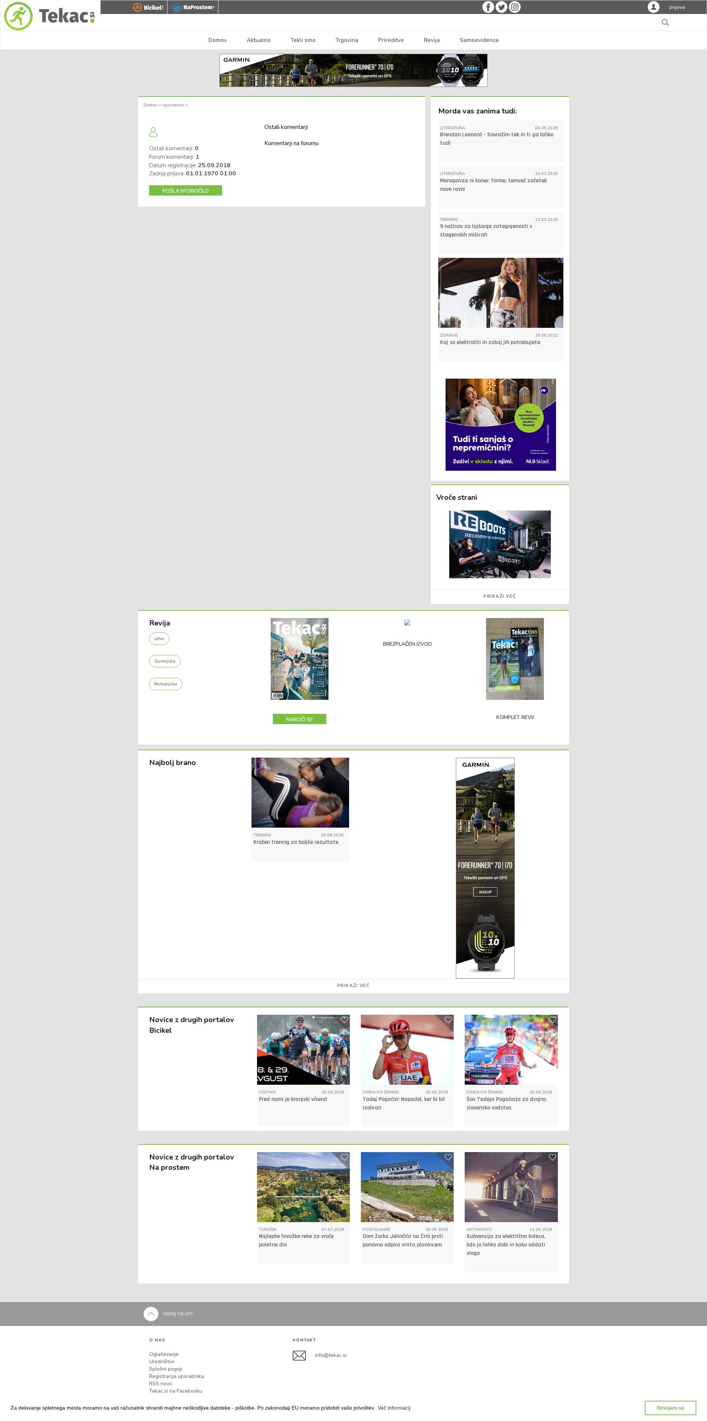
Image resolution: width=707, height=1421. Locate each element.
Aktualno (259, 40)
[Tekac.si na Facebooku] (304, 1355)
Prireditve (391, 40)
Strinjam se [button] (671, 1408)
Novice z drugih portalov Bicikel (191, 1025)
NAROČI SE (299, 719)
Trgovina (346, 40)
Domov (217, 40)
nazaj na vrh (177, 1313)
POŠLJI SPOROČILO (185, 190)
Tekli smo (303, 40)
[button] (394, 1407)
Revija (432, 40)
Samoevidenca (479, 40)
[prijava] (653, 7)
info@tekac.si (331, 1355)
